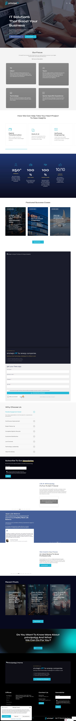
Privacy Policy (18, 718)
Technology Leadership (11, 446)
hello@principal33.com (43, 696)
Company (9, 379)
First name (9, 369)
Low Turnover (9, 441)
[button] (30, 707)
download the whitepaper (39, 393)
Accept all (6, 716)
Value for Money (10, 451)
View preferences (26, 716)
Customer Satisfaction (11, 436)
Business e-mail (10, 374)
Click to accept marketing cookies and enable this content (49, 501)
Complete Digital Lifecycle (12, 431)
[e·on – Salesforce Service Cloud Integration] (38, 221)
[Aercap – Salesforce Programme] (60, 221)
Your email (7, 466)
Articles (9, 586)
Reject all (16, 716)
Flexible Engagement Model (13, 412)
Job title (9, 384)
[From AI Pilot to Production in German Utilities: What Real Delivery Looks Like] (38, 599)
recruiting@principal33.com (44, 700)
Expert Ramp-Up (10, 426)
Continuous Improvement (12, 421)
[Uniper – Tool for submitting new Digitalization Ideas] (15, 221)
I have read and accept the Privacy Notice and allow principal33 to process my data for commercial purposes (30, 390)
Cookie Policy (13, 718)
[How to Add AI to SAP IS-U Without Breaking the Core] (60, 599)
